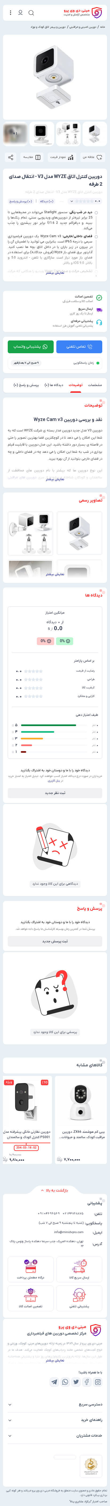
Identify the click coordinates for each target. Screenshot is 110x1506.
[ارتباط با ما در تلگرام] (54, 1382)
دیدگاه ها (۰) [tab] (54, 385)
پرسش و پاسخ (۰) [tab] (26, 385)
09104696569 (49, 1214)
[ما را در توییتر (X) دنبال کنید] (76, 1382)
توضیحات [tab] (75, 385)
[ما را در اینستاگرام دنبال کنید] (97, 1382)
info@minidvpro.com (69, 1232)
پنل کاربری (54, 780)
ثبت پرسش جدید (55, 941)
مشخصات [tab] (95, 385)
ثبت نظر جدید (55, 793)
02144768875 (73, 1214)
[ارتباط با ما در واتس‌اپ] (65, 1382)
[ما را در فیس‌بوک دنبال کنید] (87, 1382)
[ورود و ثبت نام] (19, 12)
